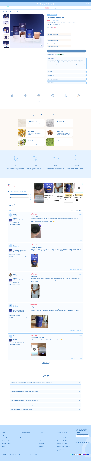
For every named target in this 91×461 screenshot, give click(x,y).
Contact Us (41, 435)
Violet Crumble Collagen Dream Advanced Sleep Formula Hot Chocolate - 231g (19, 221)
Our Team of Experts (6, 443)
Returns (26, 454)
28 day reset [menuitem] (69, 8)
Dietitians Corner (5, 437)
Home (4, 11)
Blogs (3, 435)
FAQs (21, 437)
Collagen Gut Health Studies (63, 440)
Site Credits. (14, 454)
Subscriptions (42, 437)
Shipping (37, 454)
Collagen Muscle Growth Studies (62, 449)
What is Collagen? (24, 435)
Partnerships (41, 443)
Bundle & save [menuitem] (37, 8)
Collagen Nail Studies (62, 437)
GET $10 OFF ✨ (82, 435)
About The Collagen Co (25, 432)
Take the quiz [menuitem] (81, 8)
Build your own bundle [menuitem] (24, 8)
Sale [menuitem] (47, 8)
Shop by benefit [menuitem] (57, 8)
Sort (72, 210)
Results (3, 446)
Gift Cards (41, 432)
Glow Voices (41, 446)
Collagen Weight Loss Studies (63, 446)
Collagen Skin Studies (62, 432)
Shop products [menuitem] (10, 8)
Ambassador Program (44, 440)
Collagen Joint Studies (62, 443)
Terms (32, 454)
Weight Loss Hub (5, 440)
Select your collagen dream (53, 34)
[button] (53, 20)
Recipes (3, 432)
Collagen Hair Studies (62, 435)
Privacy (20, 454)
